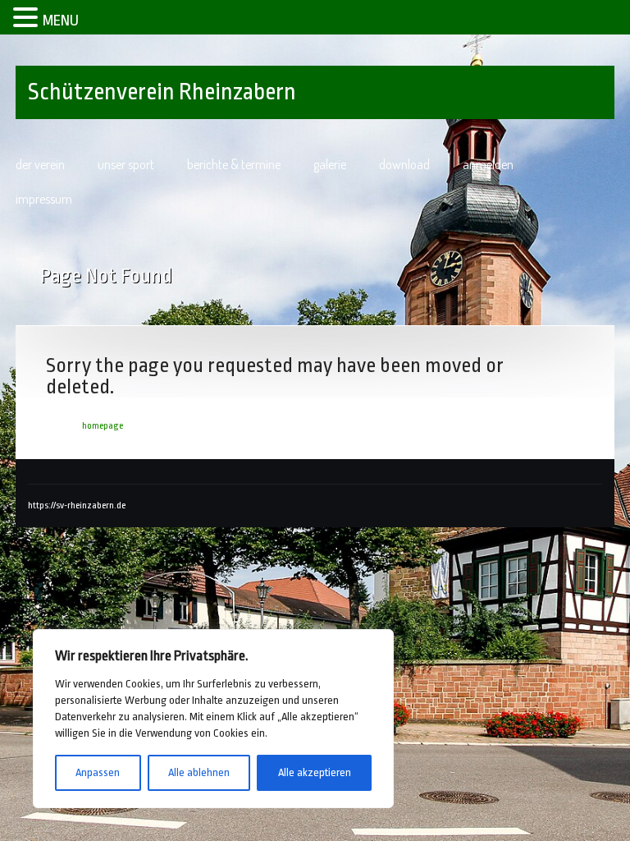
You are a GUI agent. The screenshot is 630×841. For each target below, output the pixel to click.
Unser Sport (126, 164)
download (404, 164)
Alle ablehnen (199, 772)
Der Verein (40, 164)
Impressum (44, 199)
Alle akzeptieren (314, 772)
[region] (213, 718)
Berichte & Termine (234, 164)
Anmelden (488, 164)
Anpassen (97, 772)
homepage (102, 425)
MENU (61, 20)
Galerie (329, 164)
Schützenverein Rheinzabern (162, 92)
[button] (28, 15)
